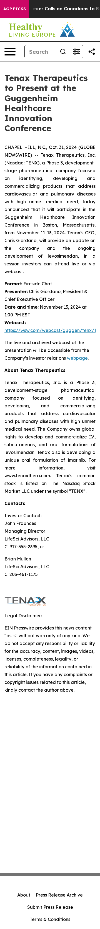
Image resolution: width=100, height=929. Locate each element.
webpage (77, 358)
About (23, 895)
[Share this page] (92, 51)
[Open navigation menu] (10, 51)
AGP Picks (14, 8)
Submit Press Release (50, 907)
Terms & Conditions (50, 919)
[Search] (63, 51)
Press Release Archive (59, 895)
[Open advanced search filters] (76, 51)
